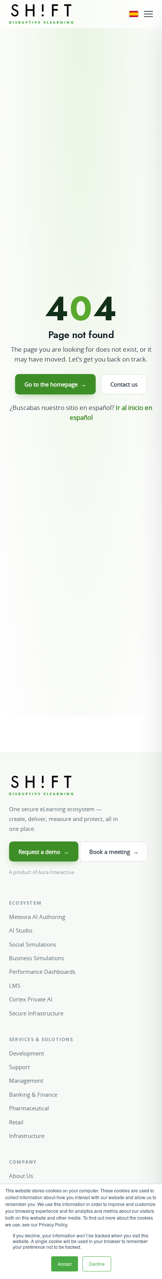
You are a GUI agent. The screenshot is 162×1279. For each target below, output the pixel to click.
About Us (21, 1176)
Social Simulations (32, 944)
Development (26, 1053)
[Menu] (148, 14)
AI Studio (20, 930)
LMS (14, 985)
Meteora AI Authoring (37, 916)
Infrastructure (26, 1135)
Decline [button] (97, 1263)
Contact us (124, 384)
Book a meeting (114, 851)
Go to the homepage (55, 384)
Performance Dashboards (42, 971)
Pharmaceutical (29, 1108)
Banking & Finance (33, 1094)
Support (19, 1067)
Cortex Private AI (30, 999)
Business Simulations (36, 958)
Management (26, 1080)
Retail (16, 1122)
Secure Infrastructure (36, 1013)
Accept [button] (65, 1263)
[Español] (133, 14)
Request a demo (43, 851)
